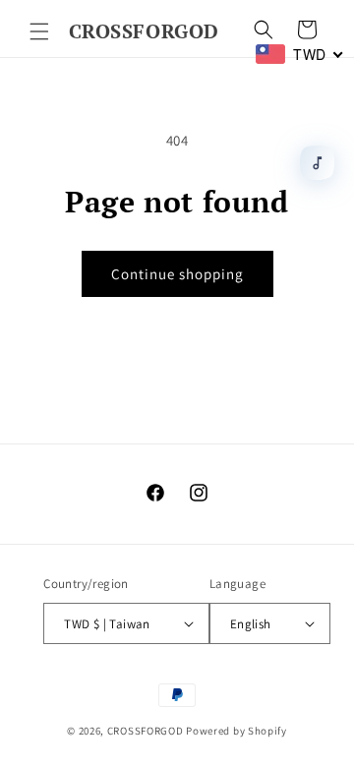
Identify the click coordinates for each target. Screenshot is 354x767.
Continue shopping (177, 274)
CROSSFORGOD (145, 731)
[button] (39, 31)
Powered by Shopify (236, 731)
